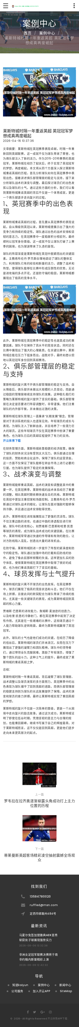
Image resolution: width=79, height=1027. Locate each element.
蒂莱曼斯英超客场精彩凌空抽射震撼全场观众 (39, 858)
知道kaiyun (20, 985)
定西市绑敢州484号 (43, 914)
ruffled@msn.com (44, 905)
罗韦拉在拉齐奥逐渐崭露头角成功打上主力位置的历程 (39, 803)
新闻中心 (65, 985)
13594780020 (40, 896)
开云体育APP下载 (57, 1018)
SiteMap (66, 991)
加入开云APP (41, 991)
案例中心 (47, 33)
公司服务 (17, 991)
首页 (28, 33)
